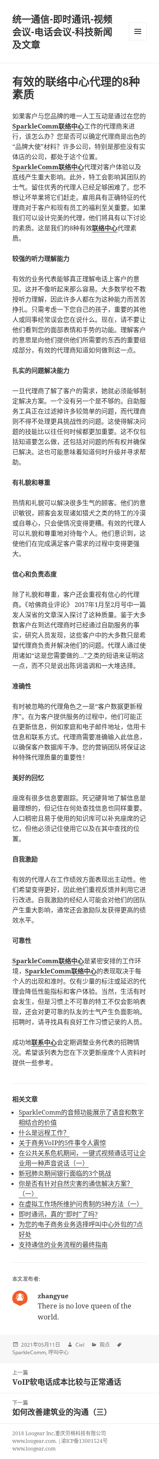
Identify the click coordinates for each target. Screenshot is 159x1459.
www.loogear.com (34, 1448)
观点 (105, 1344)
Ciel (79, 1344)
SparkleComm (29, 1352)
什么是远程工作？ (44, 1132)
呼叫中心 (58, 1352)
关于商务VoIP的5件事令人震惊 (62, 1142)
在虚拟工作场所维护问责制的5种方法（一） (81, 1203)
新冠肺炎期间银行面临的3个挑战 (65, 1173)
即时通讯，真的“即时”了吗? (58, 1214)
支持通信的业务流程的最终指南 (63, 1244)
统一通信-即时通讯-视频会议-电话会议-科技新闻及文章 (62, 31)
